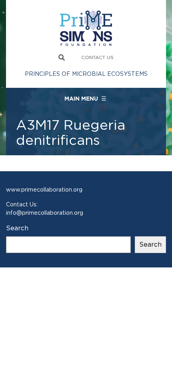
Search (17, 228)
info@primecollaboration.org (44, 213)
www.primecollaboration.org (44, 189)
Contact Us (97, 57)
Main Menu (85, 98)
